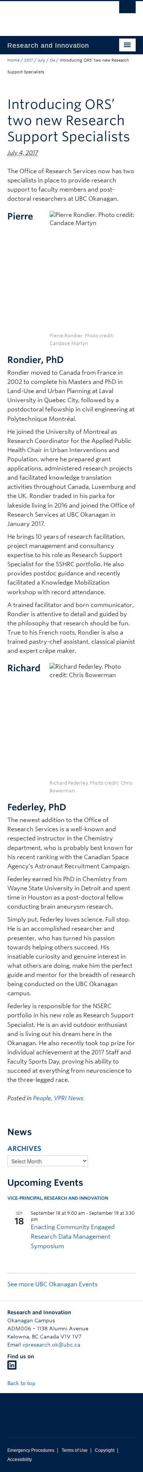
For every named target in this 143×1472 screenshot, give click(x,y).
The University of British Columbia (52, 15)
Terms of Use (75, 1450)
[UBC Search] (127, 9)
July (41, 60)
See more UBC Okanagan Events (52, 1284)
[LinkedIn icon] (11, 1368)
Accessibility (19, 1459)
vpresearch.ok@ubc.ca (51, 1345)
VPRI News (68, 1098)
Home (13, 60)
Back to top (22, 1383)
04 (52, 60)
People (42, 1098)
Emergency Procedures (30, 1450)
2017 (28, 60)
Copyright (104, 1450)
